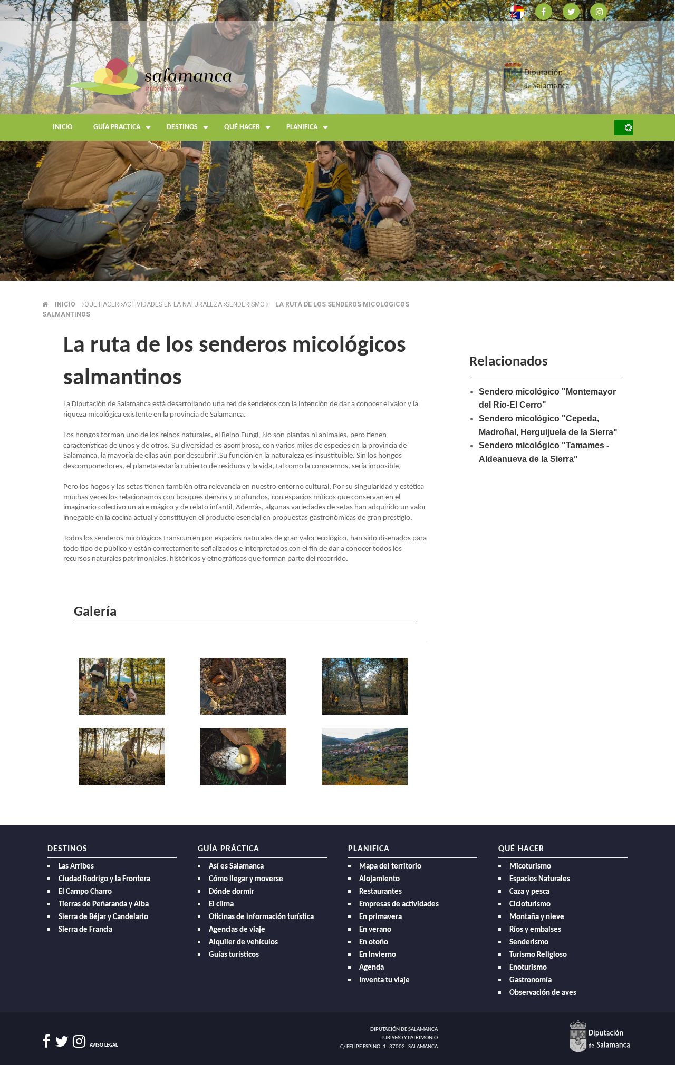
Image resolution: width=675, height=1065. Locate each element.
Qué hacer (242, 127)
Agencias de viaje (237, 930)
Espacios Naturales (539, 879)
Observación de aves (542, 993)
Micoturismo (530, 867)
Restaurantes (380, 892)
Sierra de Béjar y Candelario (103, 917)
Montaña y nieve (536, 917)
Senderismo (528, 942)
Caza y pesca (529, 892)
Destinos (182, 127)
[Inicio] (149, 75)
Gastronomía (530, 980)
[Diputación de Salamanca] (537, 75)
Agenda (371, 968)
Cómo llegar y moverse (246, 879)
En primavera (380, 917)
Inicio (62, 127)
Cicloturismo (530, 905)
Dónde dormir (231, 892)
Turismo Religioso (538, 955)
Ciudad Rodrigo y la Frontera (104, 879)
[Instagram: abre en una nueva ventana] (598, 11)
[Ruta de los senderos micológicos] (124, 687)
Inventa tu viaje (384, 980)
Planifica (301, 127)
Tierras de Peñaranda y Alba (104, 905)
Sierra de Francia (85, 930)
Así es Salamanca (236, 867)
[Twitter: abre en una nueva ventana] (571, 11)
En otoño (373, 942)
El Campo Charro (85, 892)
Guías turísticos (234, 955)
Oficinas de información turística (261, 917)
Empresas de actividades (399, 905)
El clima (221, 905)
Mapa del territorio (390, 867)
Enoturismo (528, 968)
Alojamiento (379, 879)
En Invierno (377, 955)
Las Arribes (76, 867)
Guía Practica (116, 127)
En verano (375, 930)
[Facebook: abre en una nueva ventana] (543, 11)
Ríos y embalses (535, 930)
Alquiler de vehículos (243, 942)
